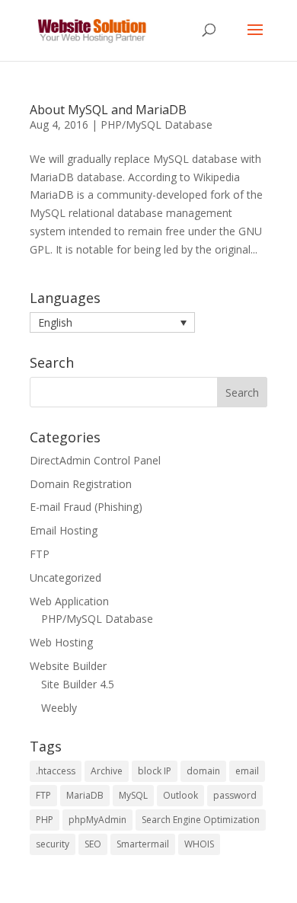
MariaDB (85, 795)
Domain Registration (81, 484)
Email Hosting (63, 530)
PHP (44, 819)
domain (203, 770)
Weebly (59, 707)
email (247, 770)
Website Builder (68, 666)
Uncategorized (65, 577)
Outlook (180, 795)
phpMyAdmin (97, 819)
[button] (112, 322)
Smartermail (143, 844)
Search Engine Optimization (201, 819)
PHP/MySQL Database (156, 124)
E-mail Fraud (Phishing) (86, 506)
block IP (154, 770)
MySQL (133, 795)
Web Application (69, 601)
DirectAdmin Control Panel (95, 460)
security (52, 844)
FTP (40, 554)
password (235, 795)
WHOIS (199, 844)
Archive (107, 770)
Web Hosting (61, 642)
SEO (93, 844)
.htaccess (55, 770)
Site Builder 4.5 (77, 684)
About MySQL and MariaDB (108, 109)
